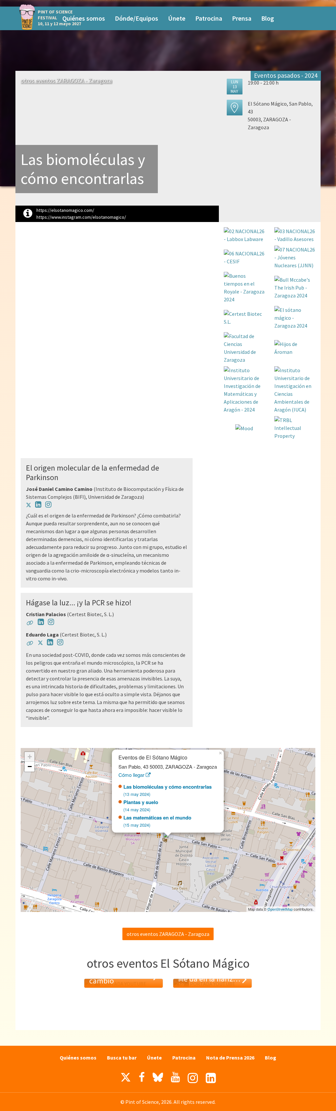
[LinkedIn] (211, 1078)
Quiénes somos (83, 18)
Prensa (241, 18)
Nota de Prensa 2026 (230, 1057)
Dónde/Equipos (136, 18)
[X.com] (125, 1078)
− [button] (30, 766)
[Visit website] (30, 624)
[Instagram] (193, 1078)
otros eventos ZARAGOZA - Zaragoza (66, 80)
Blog (267, 18)
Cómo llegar (132, 774)
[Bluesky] (158, 1078)
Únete (176, 18)
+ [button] (30, 757)
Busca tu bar (121, 1057)
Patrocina (208, 18)
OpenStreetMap (280, 909)
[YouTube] (175, 1077)
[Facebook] (142, 1077)
